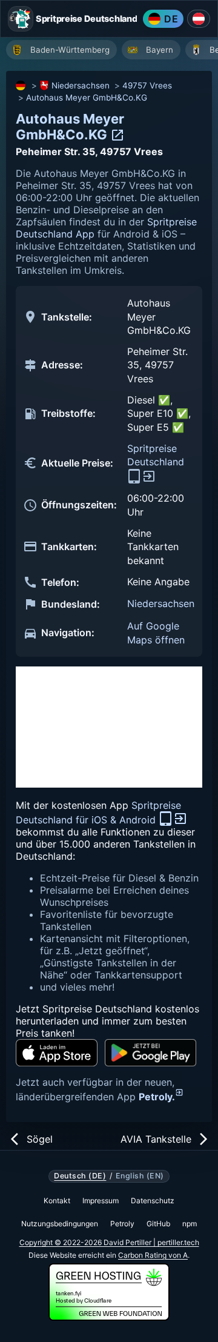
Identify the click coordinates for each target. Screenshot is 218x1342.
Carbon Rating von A (153, 1255)
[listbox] (112, 51)
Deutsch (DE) (80, 1176)
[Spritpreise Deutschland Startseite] (20, 19)
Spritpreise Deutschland (155, 455)
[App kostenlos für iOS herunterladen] (56, 1052)
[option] (61, 49)
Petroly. (157, 1097)
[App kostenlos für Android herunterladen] (150, 1052)
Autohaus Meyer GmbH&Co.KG (86, 97)
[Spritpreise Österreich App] (198, 19)
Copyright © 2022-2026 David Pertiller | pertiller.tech (109, 1242)
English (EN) (140, 1176)
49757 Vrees (147, 85)
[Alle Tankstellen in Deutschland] (21, 85)
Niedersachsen (80, 85)
